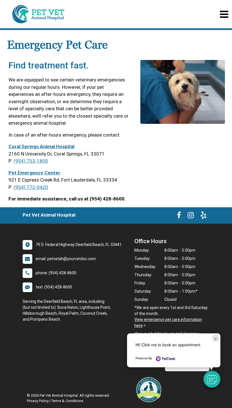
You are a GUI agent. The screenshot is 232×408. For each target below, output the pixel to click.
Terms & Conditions (67, 401)
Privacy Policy (38, 401)
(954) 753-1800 (31, 161)
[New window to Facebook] (179, 216)
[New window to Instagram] (191, 216)
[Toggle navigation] (224, 14)
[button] (211, 379)
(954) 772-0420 (31, 187)
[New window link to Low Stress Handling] (150, 389)
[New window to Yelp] (203, 216)
